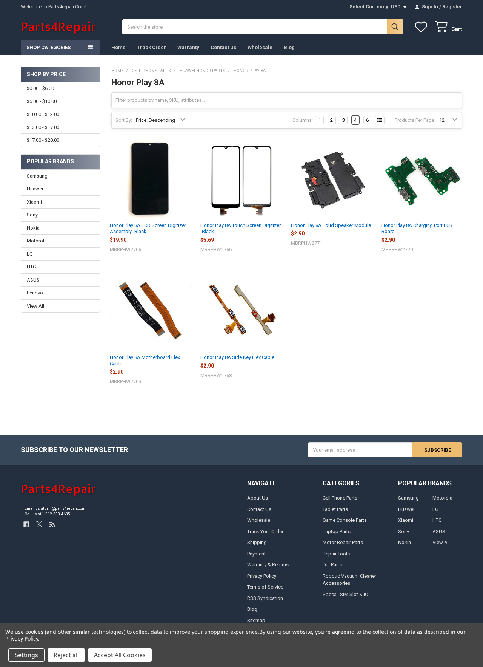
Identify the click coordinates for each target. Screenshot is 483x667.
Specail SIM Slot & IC (345, 594)
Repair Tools (336, 554)
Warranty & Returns (268, 564)
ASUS (33, 280)
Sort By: (123, 120)
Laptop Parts (337, 531)
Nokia (33, 228)
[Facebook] (26, 524)
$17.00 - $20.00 (43, 140)
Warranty (188, 47)
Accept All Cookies (120, 655)
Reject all (66, 655)
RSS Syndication (265, 598)
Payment (256, 554)
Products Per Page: (415, 120)
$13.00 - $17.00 (43, 127)
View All (35, 306)
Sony (32, 215)
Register (452, 6)
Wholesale (260, 47)
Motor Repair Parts (343, 542)
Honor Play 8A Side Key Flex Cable (237, 357)
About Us (257, 498)
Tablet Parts (335, 509)
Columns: (302, 120)
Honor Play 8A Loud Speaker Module (331, 225)
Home (118, 47)
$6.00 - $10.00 (42, 101)
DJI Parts (332, 564)
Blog (289, 47)
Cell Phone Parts (340, 498)
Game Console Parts (345, 520)
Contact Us (223, 47)
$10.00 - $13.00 (43, 114)
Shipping (257, 542)
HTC (31, 267)
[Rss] (52, 524)
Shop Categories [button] (48, 47)
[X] (39, 524)
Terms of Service (265, 587)
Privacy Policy (261, 576)
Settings (26, 655)
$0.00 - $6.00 (40, 88)
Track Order (151, 47)
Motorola (37, 241)
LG (30, 254)
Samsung (37, 176)
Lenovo (35, 293)
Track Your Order (265, 531)
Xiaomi (34, 202)
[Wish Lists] (422, 27)
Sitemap (256, 620)
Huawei (35, 189)
